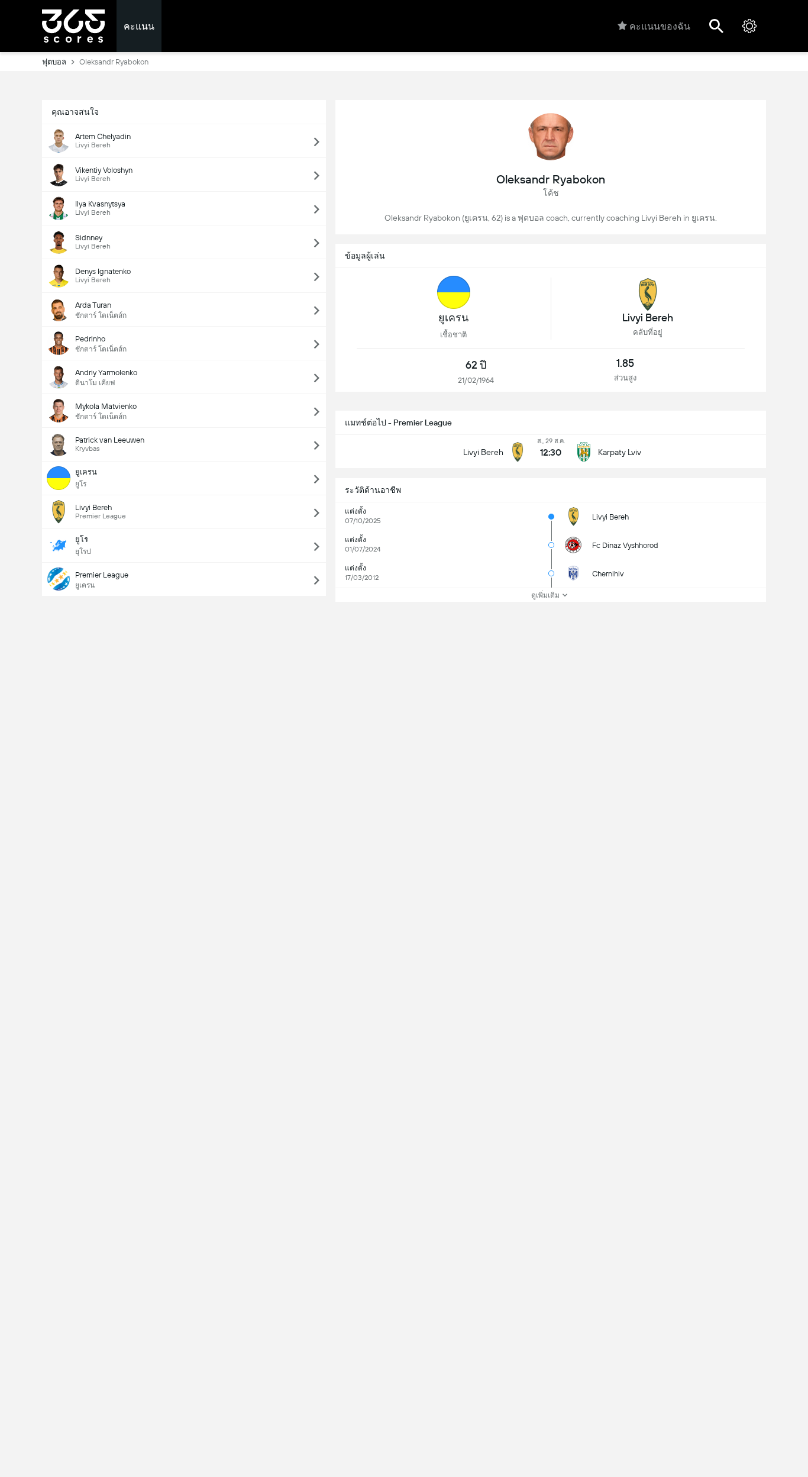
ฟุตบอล (54, 61)
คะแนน (139, 26)
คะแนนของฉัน (659, 26)
